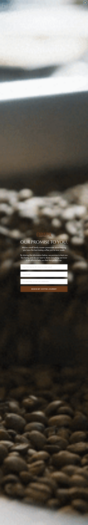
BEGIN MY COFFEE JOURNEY (44, 289)
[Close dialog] (85, 3)
